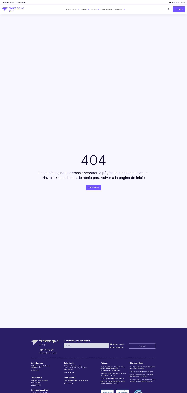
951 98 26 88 (36, 385)
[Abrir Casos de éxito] (113, 9)
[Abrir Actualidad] (124, 9)
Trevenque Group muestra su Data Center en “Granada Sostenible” (113, 374)
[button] (168, 9)
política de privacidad (116, 347)
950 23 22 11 (68, 383)
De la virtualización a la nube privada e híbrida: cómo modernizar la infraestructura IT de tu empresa (112, 368)
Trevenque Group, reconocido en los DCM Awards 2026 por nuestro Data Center (142, 380)
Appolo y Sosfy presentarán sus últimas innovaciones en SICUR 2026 (113, 382)
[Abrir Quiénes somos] (78, 9)
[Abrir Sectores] (98, 9)
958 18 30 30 (46, 349)
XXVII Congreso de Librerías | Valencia (112, 378)
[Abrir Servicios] (88, 9)
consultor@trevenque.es (48, 353)
